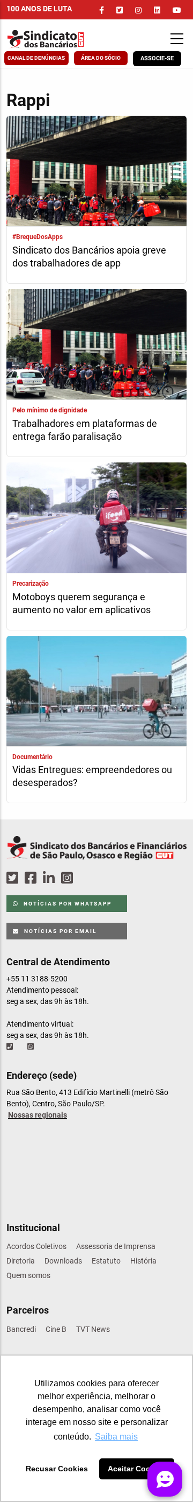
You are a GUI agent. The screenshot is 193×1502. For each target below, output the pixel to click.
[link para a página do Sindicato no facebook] (101, 10)
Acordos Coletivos (36, 1246)
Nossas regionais (37, 1115)
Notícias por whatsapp (66, 904)
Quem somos (28, 1275)
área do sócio (101, 58)
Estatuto (106, 1261)
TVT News (93, 1329)
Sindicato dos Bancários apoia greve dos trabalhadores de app (89, 256)
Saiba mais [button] (116, 1436)
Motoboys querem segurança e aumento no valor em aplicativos (81, 603)
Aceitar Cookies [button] (137, 1468)
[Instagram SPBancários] (68, 878)
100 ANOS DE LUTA (39, 8)
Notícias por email (59, 931)
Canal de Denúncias (36, 58)
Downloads (63, 1261)
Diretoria (20, 1261)
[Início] (56, 39)
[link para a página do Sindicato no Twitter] (119, 10)
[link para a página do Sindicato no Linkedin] (157, 10)
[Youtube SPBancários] (87, 878)
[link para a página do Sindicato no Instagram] (138, 10)
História (143, 1261)
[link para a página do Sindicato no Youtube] (177, 10)
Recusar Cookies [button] (57, 1468)
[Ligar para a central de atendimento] (10, 1046)
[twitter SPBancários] (13, 878)
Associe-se (157, 58)
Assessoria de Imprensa (115, 1246)
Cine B (56, 1329)
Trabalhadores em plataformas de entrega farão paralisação (84, 430)
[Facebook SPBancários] (32, 878)
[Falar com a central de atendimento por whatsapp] (31, 1046)
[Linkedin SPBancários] (50, 878)
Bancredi (21, 1329)
